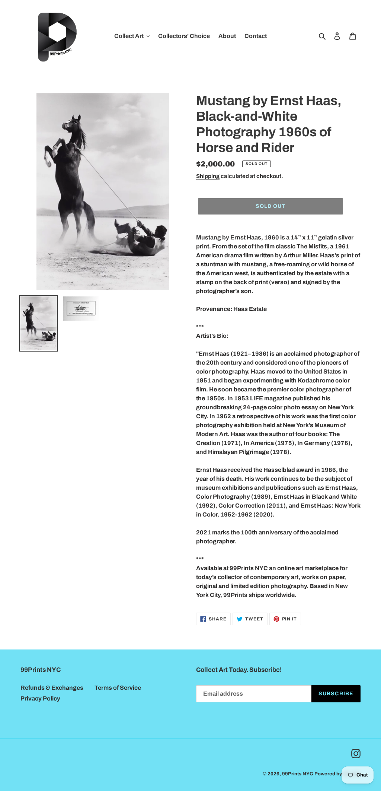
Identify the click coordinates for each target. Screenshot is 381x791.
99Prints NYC (297, 773)
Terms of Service (118, 687)
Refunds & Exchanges (51, 687)
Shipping (208, 176)
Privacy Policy (40, 698)
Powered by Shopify (337, 773)
